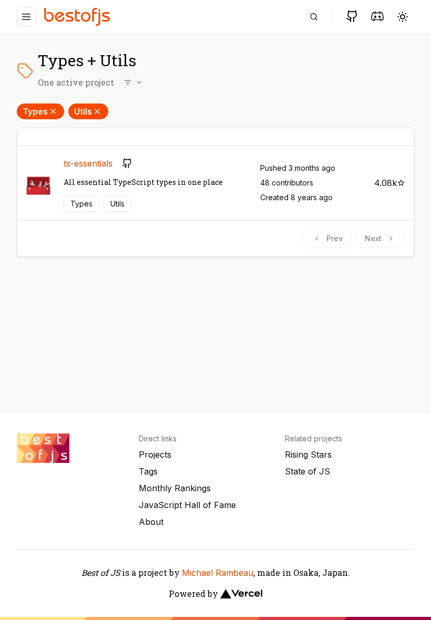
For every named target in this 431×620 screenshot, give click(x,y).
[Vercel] (241, 593)
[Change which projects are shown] (133, 82)
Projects (155, 454)
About (151, 521)
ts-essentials (88, 163)
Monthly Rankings (175, 488)
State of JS (307, 471)
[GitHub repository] (127, 163)
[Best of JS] (78, 16)
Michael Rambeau (217, 572)
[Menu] (26, 16)
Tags (148, 471)
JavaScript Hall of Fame (187, 505)
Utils (83, 111)
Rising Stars (308, 454)
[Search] (313, 16)
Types (35, 111)
